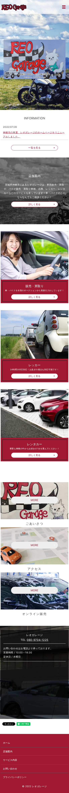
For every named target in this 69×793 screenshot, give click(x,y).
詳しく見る (34, 204)
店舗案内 (7, 751)
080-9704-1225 (37, 640)
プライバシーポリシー (14, 777)
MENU (63, 7)
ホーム (6, 742)
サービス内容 (10, 759)
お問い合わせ (10, 768)
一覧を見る (34, 147)
